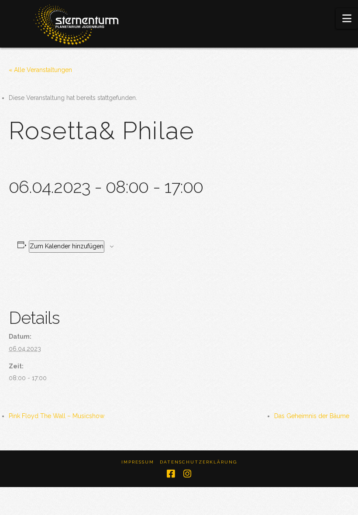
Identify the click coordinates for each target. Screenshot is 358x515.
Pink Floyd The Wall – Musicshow (56, 415)
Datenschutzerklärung (198, 462)
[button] (347, 18)
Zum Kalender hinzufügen (66, 246)
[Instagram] (187, 473)
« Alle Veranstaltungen (40, 69)
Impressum (137, 462)
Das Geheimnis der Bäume (311, 415)
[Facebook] (171, 473)
